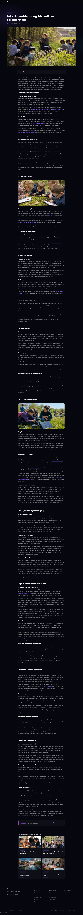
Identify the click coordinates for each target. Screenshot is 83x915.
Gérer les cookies (3, 912)
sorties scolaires (56, 243)
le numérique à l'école (57, 461)
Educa (10, 2)
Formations (63, 1)
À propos (70, 910)
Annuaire (70, 1)
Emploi (45, 1)
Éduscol (49, 215)
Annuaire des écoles (38, 897)
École (35, 1)
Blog (74, 1)
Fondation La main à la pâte (25, 593)
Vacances (57, 1)
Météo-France (49, 525)
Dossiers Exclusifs (14, 9)
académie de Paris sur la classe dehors (40, 109)
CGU (50, 901)
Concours (40, 1)
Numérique (51, 894)
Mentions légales (52, 897)
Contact (74, 910)
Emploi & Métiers (52, 890)
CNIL (54, 709)
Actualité (51, 1)
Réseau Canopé (56, 109)
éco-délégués (23, 638)
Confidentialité (52, 899)
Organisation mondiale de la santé (27, 132)
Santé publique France (38, 123)
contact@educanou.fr (68, 890)
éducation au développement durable (28, 222)
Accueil (8, 9)
